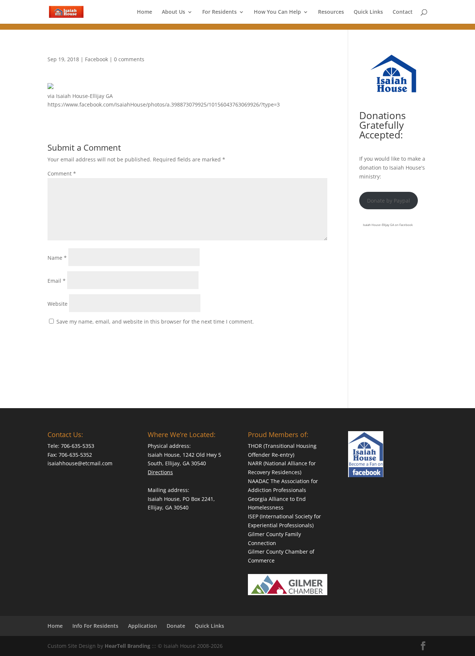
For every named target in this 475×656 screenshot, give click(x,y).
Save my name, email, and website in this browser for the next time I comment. (155, 321)
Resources (331, 12)
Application (142, 625)
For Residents (219, 12)
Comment (62, 173)
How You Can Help (277, 12)
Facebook (96, 59)
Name (57, 257)
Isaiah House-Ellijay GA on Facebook (388, 225)
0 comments (129, 59)
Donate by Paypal (388, 200)
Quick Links (368, 12)
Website (58, 303)
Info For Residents (95, 625)
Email (57, 280)
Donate (176, 625)
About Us (173, 12)
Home (144, 12)
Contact (403, 12)
